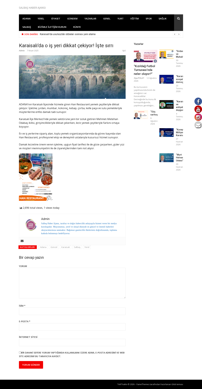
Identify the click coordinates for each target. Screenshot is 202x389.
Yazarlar (90, 18)
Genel (106, 18)
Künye (77, 26)
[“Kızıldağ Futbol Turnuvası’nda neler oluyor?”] (145, 56)
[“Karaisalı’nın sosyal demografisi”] (166, 79)
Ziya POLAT (139, 78)
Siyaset (55, 18)
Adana (26, 18)
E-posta (24, 321)
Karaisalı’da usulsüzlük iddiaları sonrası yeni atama (67, 34)
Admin (22, 50)
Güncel (53, 247)
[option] (110, 34)
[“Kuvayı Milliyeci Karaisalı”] (166, 132)
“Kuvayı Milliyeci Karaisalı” (181, 132)
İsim (22, 305)
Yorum (23, 266)
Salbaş (26, 26)
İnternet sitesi (28, 336)
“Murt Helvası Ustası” (180, 157)
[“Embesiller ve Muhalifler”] (166, 54)
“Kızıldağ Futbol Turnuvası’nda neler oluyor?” (144, 70)
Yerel (41, 18)
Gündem (72, 18)
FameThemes (143, 384)
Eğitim (135, 18)
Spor (149, 18)
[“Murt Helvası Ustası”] (166, 157)
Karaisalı (65, 247)
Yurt (120, 18)
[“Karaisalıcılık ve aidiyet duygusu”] (166, 104)
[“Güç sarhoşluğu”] (141, 114)
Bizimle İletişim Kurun (52, 26)
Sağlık (162, 18)
